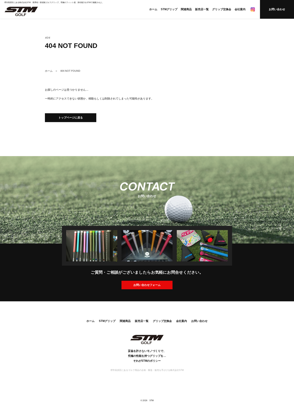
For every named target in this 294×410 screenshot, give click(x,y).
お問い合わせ (277, 9)
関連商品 (186, 9)
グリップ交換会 (221, 9)
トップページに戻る (70, 117)
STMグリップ (169, 9)
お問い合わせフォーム (147, 284)
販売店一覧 (202, 9)
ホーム (153, 9)
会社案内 (240, 9)
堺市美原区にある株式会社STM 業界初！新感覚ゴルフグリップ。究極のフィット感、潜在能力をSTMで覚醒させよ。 (54, 2)
